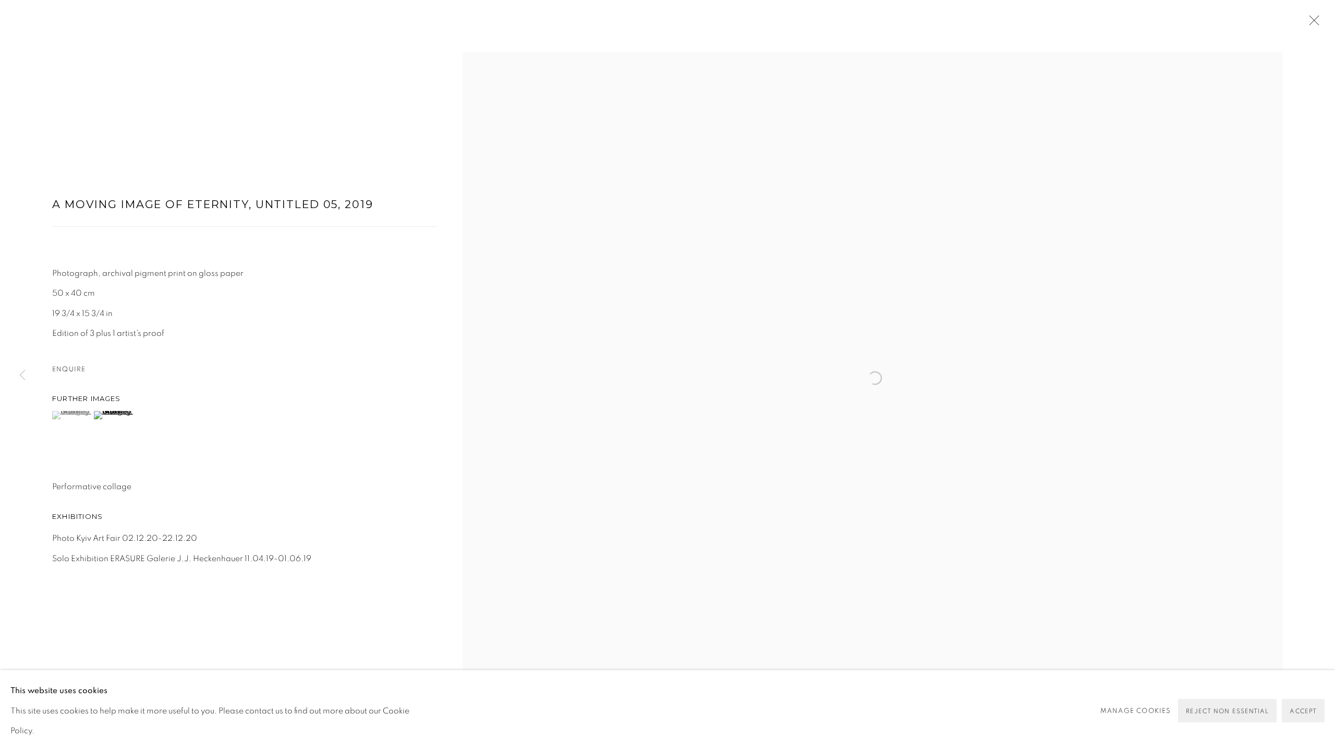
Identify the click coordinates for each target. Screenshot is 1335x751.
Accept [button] (1303, 711)
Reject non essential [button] (1227, 711)
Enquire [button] (69, 369)
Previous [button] (22, 375)
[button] (71, 415)
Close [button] (1311, 23)
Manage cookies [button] (1135, 710)
